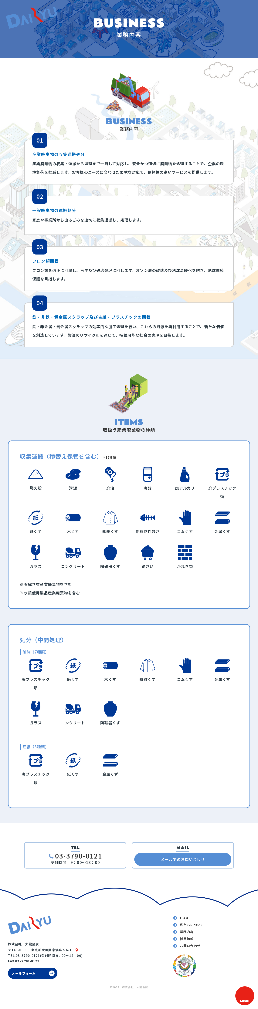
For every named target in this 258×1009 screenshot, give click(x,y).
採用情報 (187, 939)
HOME (185, 918)
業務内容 (187, 932)
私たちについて (192, 925)
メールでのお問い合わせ (183, 859)
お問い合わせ (190, 946)
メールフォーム (24, 973)
